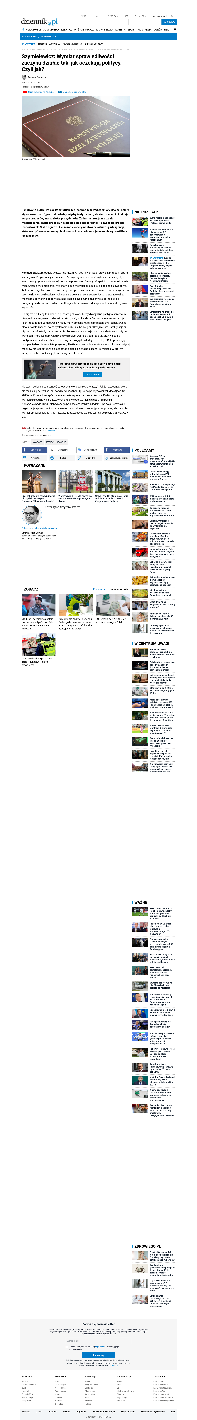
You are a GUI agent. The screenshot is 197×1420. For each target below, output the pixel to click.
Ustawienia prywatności (153, 1411)
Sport (57, 1394)
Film (87, 1397)
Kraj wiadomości (119, 589)
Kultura (88, 1404)
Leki (118, 1388)
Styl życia (121, 1401)
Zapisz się (98, 1355)
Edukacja (89, 1388)
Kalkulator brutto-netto (163, 1397)
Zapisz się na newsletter (74, 92)
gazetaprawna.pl (160, 16)
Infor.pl (25, 1381)
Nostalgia (42, 44)
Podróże (58, 1401)
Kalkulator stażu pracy (162, 1388)
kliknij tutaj (114, 1365)
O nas (39, 1411)
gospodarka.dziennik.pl (40, 49)
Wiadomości (60, 1391)
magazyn (37, 442)
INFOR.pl (84, 16)
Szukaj (171, 22)
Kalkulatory (159, 1376)
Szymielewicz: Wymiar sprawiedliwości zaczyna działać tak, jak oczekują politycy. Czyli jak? (39, 536)
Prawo (119, 1381)
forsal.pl (97, 16)
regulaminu (100, 1347)
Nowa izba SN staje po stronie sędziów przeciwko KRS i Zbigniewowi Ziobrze (111, 498)
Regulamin (82, 1411)
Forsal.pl (25, 1391)
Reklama (52, 1411)
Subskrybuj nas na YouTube (41, 92)
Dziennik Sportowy (94, 44)
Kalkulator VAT (159, 1391)
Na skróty (27, 1376)
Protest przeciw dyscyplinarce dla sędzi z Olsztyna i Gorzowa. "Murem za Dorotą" (38, 498)
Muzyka (88, 1401)
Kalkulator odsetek (161, 1394)
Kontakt (26, 1411)
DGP (126, 16)
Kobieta (88, 1381)
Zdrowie (58, 1397)
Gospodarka (29, 36)
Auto (57, 1381)
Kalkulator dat (159, 1381)
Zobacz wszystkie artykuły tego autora (40, 528)
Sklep (173, 16)
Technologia (60, 1385)
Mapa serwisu (128, 1411)
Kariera (66, 1411)
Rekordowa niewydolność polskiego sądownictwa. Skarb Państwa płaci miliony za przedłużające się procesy (89, 365)
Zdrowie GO (54, 44)
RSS (173, 1411)
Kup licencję (51, 431)
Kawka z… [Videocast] (73, 44)
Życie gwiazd (90, 1394)
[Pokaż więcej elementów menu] (175, 29)
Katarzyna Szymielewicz (38, 77)
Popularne (99, 589)
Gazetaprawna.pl (29, 1385)
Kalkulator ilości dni (161, 1385)
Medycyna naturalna (125, 1391)
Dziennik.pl (60, 1376)
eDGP (24, 1388)
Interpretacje (27, 1397)
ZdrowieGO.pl (140, 16)
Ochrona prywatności (104, 1411)
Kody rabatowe (91, 1385)
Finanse (120, 1385)
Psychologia (122, 1397)
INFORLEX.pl (113, 16)
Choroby (120, 1394)
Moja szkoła (90, 1391)
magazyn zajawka (56, 442)
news (55, 49)
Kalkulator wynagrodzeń (163, 1401)
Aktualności (48, 36)
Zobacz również (92, 374)
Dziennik (25, 49)
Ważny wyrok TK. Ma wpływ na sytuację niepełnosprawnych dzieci (75, 498)
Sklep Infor (26, 1401)
